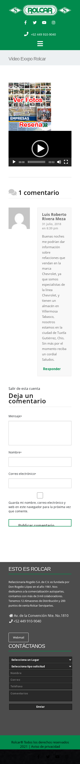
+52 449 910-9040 (43, 34)
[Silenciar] (59, 162)
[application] (40, 148)
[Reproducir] (14, 162)
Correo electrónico (22, 474)
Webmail (18, 637)
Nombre (15, 452)
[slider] (36, 162)
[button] (40, 148)
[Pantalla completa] (66, 162)
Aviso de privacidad (45, 746)
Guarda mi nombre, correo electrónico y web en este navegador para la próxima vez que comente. (40, 507)
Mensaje (15, 416)
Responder (52, 369)
